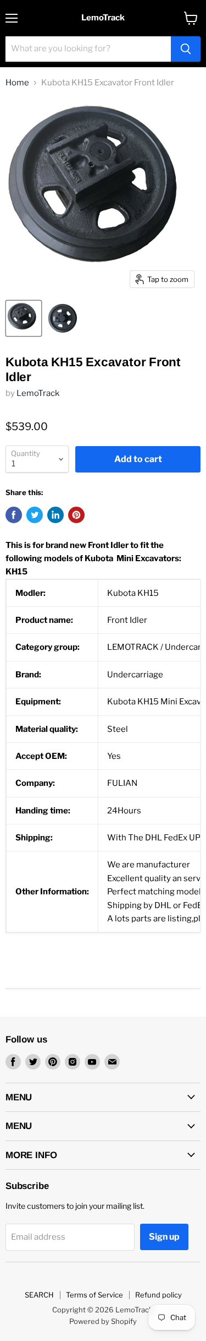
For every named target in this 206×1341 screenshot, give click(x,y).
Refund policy (158, 1294)
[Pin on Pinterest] (76, 515)
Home (17, 83)
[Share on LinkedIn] (55, 515)
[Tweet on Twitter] (34, 515)
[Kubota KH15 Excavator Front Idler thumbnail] (23, 318)
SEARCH (39, 1294)
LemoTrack (37, 393)
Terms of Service (94, 1294)
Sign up (164, 1236)
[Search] (186, 49)
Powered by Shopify (103, 1321)
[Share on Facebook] (13, 515)
